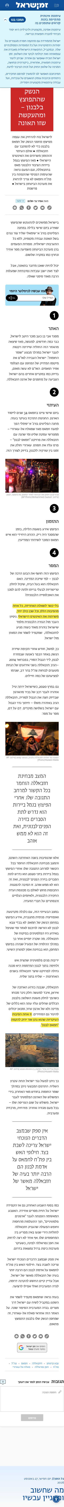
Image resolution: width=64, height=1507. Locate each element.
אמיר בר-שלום (35, 201)
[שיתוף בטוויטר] (35, 208)
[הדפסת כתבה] (14, 208)
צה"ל (14, 1363)
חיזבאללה (37, 1363)
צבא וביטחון (53, 1363)
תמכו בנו (17, 19)
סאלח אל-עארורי (21, 1367)
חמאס (24, 1363)
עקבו (19, 201)
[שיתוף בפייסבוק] (28, 208)
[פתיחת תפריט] (7, 5)
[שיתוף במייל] (42, 208)
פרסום (32, 1418)
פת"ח (56, 1367)
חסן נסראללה (42, 1367)
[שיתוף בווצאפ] (21, 208)
